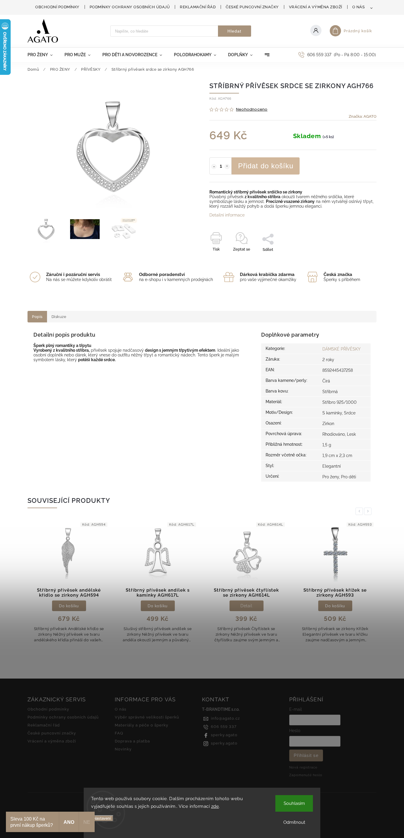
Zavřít (358, 260)
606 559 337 (224, 726)
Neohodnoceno (251, 110)
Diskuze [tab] (59, 316)
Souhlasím (294, 803)
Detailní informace (227, 215)
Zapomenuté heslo (305, 775)
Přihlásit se (306, 755)
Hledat (234, 31)
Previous (360, 511)
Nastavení (102, 818)
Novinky (123, 749)
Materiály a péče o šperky (141, 725)
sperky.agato (224, 735)
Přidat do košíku (265, 166)
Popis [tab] (37, 316)
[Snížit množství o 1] (213, 166)
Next (368, 511)
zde (215, 806)
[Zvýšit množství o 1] (227, 166)
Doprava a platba (132, 741)
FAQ (119, 733)
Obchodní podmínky (57, 7)
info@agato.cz (225, 718)
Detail (246, 605)
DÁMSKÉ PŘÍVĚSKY (341, 349)
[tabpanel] (69, 584)
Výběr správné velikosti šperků (147, 717)
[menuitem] (43, 54)
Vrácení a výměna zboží (315, 7)
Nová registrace (303, 767)
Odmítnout (294, 822)
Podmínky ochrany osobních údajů (130, 7)
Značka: (362, 116)
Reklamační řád (198, 7)
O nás (358, 7)
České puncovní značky (252, 7)
